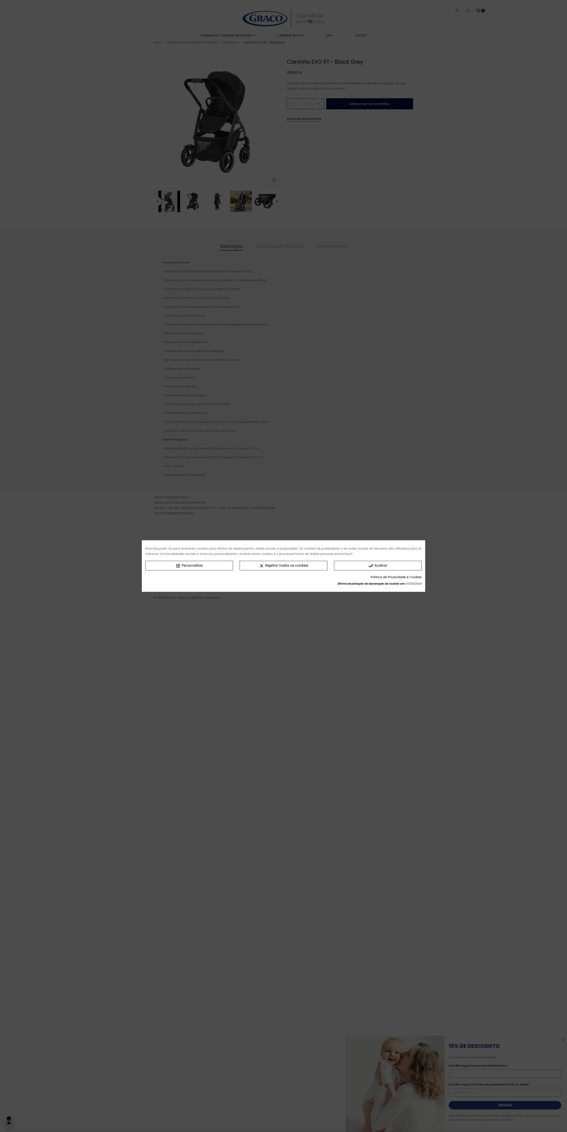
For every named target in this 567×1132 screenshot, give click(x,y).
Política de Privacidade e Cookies (396, 577)
